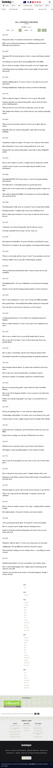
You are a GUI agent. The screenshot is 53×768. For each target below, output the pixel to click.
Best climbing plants (15, 725)
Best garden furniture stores (38, 733)
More (46, 5)
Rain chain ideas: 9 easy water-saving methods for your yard (23, 146)
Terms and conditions (33, 750)
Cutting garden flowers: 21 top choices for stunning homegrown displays (24, 319)
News (7, 5)
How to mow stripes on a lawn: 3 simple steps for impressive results (25, 162)
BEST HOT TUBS (42, 9)
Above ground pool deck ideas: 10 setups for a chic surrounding (24, 522)
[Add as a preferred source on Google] (26, 757)
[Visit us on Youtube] (35, 2)
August (26, 620)
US (38, 713)
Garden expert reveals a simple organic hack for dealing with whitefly (26, 419)
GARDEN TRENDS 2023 (28, 9)
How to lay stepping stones (15, 728)
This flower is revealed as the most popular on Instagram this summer (26, 245)
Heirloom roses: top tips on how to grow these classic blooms (23, 446)
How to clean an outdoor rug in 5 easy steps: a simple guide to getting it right (26, 507)
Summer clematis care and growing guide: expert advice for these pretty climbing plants (24, 103)
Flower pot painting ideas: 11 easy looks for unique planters (22, 411)
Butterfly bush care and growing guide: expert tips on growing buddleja (23, 130)
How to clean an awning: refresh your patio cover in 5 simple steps (25, 65)
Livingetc (26, 730)
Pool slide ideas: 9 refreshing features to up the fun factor (22, 184)
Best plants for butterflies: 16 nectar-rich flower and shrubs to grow (25, 241)
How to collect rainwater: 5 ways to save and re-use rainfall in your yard (25, 324)
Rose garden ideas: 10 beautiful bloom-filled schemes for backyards (25, 303)
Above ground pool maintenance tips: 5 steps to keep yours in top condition (24, 271)
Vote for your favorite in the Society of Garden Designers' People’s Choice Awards (25, 573)
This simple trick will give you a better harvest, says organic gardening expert (26, 112)
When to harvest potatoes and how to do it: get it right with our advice (24, 125)
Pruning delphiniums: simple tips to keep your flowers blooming (24, 87)
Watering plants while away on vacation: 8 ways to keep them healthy (26, 207)
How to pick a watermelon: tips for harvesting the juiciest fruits (24, 353)
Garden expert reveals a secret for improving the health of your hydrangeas (24, 167)
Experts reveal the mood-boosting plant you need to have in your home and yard (24, 531)
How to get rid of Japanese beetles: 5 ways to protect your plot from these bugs (25, 394)
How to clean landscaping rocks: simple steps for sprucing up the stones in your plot (24, 567)
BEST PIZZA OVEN (13, 9)
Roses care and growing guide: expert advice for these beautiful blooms (24, 388)
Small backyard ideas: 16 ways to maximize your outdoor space (24, 563)
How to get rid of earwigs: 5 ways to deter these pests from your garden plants (24, 341)
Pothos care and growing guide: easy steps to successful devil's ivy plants (24, 399)
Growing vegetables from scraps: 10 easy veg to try (19, 230)
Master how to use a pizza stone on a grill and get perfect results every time (26, 189)
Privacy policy (44, 750)
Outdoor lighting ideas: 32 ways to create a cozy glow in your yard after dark (25, 83)
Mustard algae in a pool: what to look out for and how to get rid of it (26, 490)
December (26, 630)
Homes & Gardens (26, 725)
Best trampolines (38, 736)
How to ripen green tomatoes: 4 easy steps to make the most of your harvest (25, 215)
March (25, 607)
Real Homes (26, 728)
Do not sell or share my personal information (34, 752)
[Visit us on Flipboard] (40, 2)
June (25, 615)
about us (7, 750)
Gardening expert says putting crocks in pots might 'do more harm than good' (25, 70)
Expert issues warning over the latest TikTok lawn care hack (22, 435)
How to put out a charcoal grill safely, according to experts (22, 373)
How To (13, 5)
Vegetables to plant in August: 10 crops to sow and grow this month (25, 142)
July (25, 587)
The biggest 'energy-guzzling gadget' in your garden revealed (23, 450)
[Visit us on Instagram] (37, 2)
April (25, 610)
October (26, 625)
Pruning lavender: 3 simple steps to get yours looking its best (23, 210)
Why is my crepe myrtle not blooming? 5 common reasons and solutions (23, 494)
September (27, 622)
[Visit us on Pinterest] (33, 2)
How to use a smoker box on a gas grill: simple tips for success (23, 336)
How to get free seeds (15, 736)
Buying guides (38, 5)
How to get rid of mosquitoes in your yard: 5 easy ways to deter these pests (25, 461)
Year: (7, 30)
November (26, 627)
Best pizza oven (38, 730)
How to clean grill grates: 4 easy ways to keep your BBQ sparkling (24, 299)
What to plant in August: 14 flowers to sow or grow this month (23, 98)
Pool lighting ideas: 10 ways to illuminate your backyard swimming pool (25, 284)
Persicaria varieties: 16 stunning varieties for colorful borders (23, 376)
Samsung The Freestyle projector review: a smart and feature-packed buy (26, 57)
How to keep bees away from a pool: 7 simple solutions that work (24, 473)
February (26, 605)
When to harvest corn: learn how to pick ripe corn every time (23, 107)
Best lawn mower (38, 728)
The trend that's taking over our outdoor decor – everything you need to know (26, 551)
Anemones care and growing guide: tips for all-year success (22, 227)
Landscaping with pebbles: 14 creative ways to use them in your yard (25, 415)
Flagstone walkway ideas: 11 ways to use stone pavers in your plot (24, 543)
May (25, 612)
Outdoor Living (28, 5)
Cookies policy (10, 752)
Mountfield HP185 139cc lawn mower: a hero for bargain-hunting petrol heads (24, 180)
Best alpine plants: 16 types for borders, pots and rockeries (22, 512)
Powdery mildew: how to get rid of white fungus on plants (22, 259)
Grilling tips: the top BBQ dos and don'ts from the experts (22, 546)
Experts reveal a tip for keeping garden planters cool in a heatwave (25, 289)
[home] (3, 5)
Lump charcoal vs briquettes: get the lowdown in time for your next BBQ (25, 430)
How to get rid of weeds (15, 731)
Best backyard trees (15, 734)
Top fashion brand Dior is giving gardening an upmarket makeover (25, 356)
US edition (32, 764)
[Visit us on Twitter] (30, 2)
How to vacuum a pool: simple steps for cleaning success (21, 526)
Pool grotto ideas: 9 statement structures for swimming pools (23, 39)
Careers (17, 752)
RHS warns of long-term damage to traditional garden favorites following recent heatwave (24, 44)
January (26, 595)
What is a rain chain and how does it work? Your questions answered (26, 256)
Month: (26, 30)
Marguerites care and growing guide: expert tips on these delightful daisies (25, 151)
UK (35, 713)
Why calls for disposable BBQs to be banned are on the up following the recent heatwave (25, 195)
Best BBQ (38, 725)
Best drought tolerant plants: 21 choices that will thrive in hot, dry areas (25, 368)
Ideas (19, 5)
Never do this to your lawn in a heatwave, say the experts (21, 307)
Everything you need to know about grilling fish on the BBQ (22, 61)
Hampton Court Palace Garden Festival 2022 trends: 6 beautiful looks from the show (26, 478)
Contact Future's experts (18, 750)
